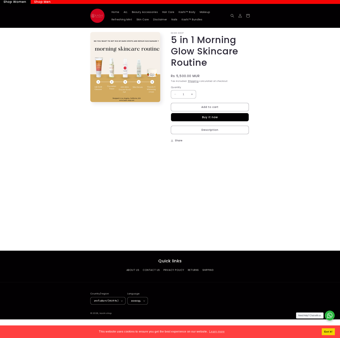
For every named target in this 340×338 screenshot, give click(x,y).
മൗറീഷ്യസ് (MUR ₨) (106, 300)
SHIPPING (208, 270)
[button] (232, 16)
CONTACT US (151, 270)
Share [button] (179, 140)
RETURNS (193, 270)
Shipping (193, 81)
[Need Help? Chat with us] (330, 315)
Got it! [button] (328, 331)
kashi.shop (106, 313)
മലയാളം (136, 300)
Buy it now (210, 117)
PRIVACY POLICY (173, 270)
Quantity (176, 87)
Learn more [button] (217, 331)
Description (210, 130)
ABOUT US (132, 270)
